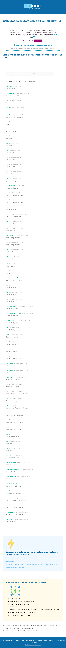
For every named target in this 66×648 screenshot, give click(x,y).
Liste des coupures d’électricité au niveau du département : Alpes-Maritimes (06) (31, 625)
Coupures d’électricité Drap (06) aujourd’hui (19, 628)
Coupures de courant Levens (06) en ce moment (21, 631)
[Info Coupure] (33, 7)
